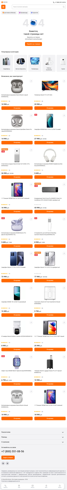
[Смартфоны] (6, 61)
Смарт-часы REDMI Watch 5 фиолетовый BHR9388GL (16, 370)
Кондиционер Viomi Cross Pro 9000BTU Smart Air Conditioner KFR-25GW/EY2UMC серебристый (48, 199)
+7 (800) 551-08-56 (60, 2)
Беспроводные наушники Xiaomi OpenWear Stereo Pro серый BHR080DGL (16, 130)
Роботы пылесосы (49, 68)
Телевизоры (34, 69)
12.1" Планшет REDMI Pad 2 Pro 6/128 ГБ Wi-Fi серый (49, 336)
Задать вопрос (8, 457)
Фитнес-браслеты (21, 69)
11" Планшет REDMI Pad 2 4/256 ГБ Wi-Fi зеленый (48, 405)
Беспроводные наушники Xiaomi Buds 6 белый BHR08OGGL (14, 406)
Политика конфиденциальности (10, 481)
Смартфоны (6, 69)
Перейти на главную (33, 44)
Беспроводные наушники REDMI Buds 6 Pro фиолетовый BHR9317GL (13, 233)
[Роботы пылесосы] (49, 61)
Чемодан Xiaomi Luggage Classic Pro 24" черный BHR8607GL (48, 371)
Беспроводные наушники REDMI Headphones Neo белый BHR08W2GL (48, 164)
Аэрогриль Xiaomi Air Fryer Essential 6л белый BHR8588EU (47, 302)
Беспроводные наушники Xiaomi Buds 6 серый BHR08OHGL (14, 95)
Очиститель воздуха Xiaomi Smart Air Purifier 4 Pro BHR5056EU (15, 164)
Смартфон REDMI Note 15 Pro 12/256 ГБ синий (47, 129)
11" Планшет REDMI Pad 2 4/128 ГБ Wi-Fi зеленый (15, 198)
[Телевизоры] (35, 61)
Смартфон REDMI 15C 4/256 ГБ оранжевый (13, 302)
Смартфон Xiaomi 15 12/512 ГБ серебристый (47, 267)
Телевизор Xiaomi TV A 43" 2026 (43, 95)
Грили (63, 69)
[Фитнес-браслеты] (20, 61)
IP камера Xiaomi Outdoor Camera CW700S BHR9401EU (16, 336)
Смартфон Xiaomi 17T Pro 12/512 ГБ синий (13, 267)
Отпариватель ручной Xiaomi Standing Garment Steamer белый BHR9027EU (45, 233)
